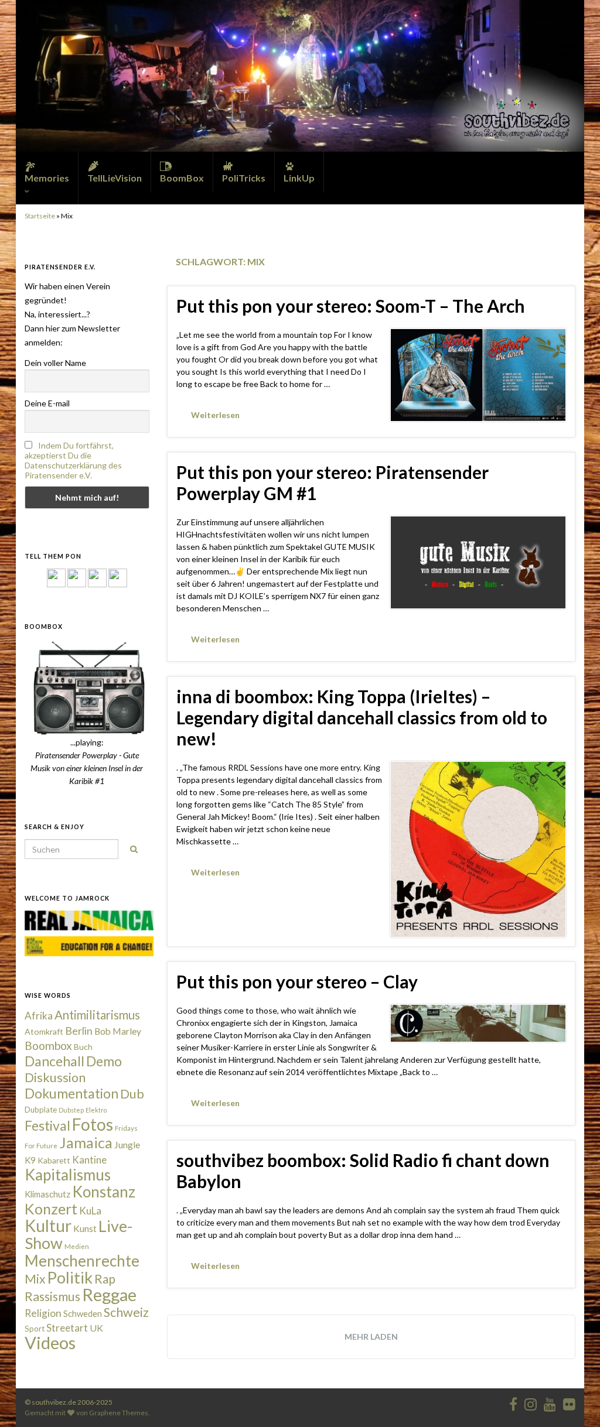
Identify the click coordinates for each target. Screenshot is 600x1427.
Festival (47, 1125)
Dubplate (41, 1109)
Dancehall (54, 1061)
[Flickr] (117, 577)
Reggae (109, 1295)
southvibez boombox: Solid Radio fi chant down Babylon (363, 1170)
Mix (35, 1279)
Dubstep (71, 1110)
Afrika (39, 1015)
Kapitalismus (68, 1174)
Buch (83, 1047)
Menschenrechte (82, 1260)
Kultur (48, 1226)
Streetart (67, 1328)
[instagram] (76, 577)
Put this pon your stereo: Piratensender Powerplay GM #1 (332, 482)
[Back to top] (573, 1400)
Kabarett (54, 1160)
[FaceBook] (56, 577)
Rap (104, 1278)
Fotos (92, 1124)
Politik (70, 1277)
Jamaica (85, 1142)
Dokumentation (71, 1093)
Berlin (79, 1030)
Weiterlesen (215, 415)
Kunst (85, 1228)
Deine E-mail (47, 403)
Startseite (40, 215)
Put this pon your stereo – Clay (297, 981)
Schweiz (126, 1312)
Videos (50, 1342)
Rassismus (52, 1296)
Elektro (96, 1110)
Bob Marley (117, 1031)
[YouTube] (97, 577)
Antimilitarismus (97, 1015)
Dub (132, 1093)
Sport (35, 1328)
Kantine (89, 1160)
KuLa (90, 1210)
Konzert (51, 1208)
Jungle (127, 1144)
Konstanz (103, 1191)
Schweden (82, 1314)
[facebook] (513, 1402)
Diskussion (55, 1077)
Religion (43, 1313)
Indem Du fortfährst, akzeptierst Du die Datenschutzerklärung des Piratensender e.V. (73, 460)
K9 (30, 1160)
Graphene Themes (118, 1412)
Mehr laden (371, 1337)
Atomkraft (44, 1031)
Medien (76, 1246)
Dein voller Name (55, 363)
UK (96, 1327)
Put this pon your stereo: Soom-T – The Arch (350, 305)
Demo (104, 1061)
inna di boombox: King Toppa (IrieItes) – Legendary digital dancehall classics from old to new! (361, 717)
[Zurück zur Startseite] (300, 76)
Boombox (48, 1045)
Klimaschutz (47, 1194)
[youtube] (550, 1402)
